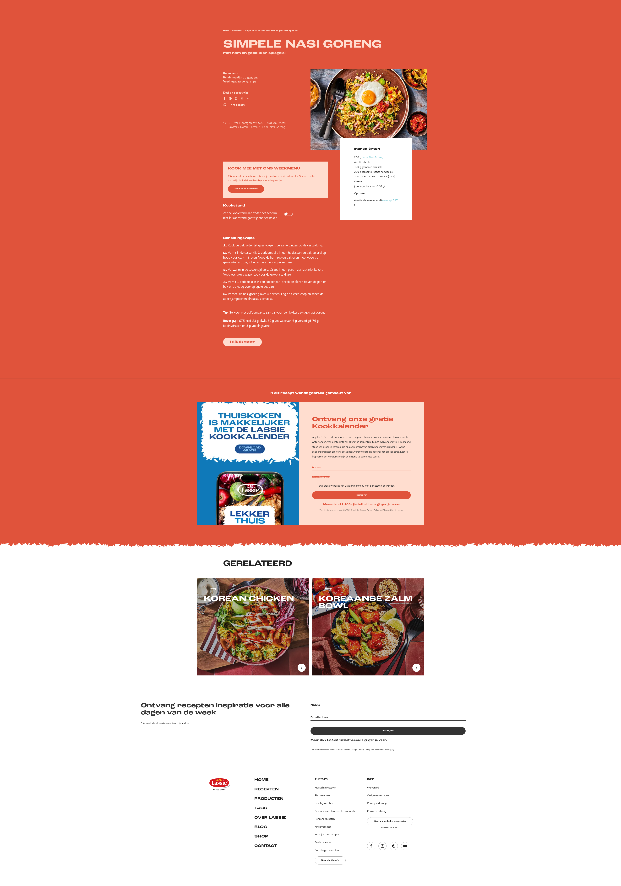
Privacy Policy (373, 510)
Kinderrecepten (323, 826)
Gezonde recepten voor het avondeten (336, 811)
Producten (268, 799)
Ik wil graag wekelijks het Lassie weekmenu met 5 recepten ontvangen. (356, 485)
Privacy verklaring (377, 803)
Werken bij (373, 787)
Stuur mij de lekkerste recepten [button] (390, 821)
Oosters (234, 127)
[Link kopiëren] (247, 98)
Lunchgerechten (324, 803)
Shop (261, 836)
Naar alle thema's (330, 860)
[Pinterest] (394, 846)
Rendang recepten (325, 818)
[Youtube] (405, 846)
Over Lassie (270, 818)
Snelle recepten (323, 842)
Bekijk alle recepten (242, 342)
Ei (230, 123)
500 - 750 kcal (267, 123)
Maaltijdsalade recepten (327, 834)
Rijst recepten (322, 795)
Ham (265, 127)
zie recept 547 (390, 200)
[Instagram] (382, 846)
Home (226, 31)
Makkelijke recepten (325, 787)
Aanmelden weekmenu (246, 189)
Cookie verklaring (376, 811)
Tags (260, 808)
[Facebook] (371, 846)
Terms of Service (390, 510)
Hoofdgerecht (247, 123)
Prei (235, 123)
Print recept (237, 104)
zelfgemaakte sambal (261, 312)
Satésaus (255, 127)
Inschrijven (361, 495)
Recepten (237, 31)
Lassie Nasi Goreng (372, 157)
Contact (265, 846)
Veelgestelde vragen (378, 795)
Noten (244, 127)
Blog (260, 827)
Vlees (282, 123)
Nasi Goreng (277, 127)
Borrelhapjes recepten (327, 850)
